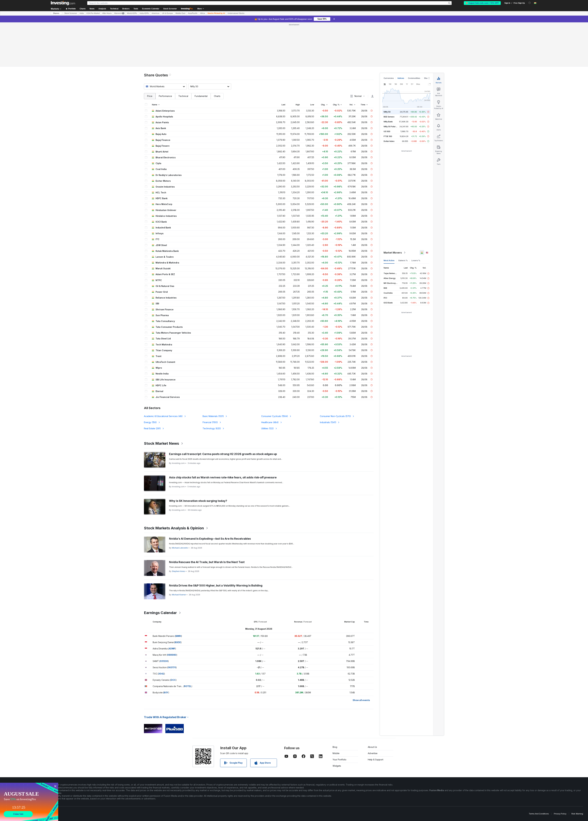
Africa (202, 13)
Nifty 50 (387, 112)
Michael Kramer (179, 595)
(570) (335, 416)
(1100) (210, 422)
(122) (267, 428)
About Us (372, 747)
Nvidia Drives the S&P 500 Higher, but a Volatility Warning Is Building (215, 585)
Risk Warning (577, 814)
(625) (212, 428)
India (82, 13)
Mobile (336, 753)
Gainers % (403, 260)
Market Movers (393, 252)
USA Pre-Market (93, 13)
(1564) (274, 416)
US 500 (387, 131)
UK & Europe (167, 13)
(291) (152, 428)
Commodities (414, 78)
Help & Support (375, 759)
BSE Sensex (389, 117)
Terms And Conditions (539, 814)
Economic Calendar (150, 9)
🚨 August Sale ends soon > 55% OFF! (482, 3)
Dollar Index (389, 141)
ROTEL (187, 686)
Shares (56, 13)
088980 (171, 655)
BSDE (178, 642)
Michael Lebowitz (180, 548)
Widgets (337, 766)
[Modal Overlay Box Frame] (29, 802)
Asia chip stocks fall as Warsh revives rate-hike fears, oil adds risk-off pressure (223, 477)
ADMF (172, 648)
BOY (166, 692)
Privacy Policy (560, 814)
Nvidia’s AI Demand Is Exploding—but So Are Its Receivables (210, 538)
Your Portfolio (339, 759)
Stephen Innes (178, 571)
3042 (161, 673)
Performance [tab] (165, 96)
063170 (172, 667)
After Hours (107, 13)
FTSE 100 (388, 136)
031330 (164, 661)
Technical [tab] (183, 96)
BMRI (178, 636)
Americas (155, 13)
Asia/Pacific (193, 13)
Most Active (389, 260)
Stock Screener (170, 9)
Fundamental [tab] (201, 96)
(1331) (213, 416)
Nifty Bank (388, 121)
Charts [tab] (217, 96)
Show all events (361, 700)
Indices (401, 78)
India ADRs (144, 13)
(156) (150, 422)
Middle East (180, 13)
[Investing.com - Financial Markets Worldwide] (63, 3)
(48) (163, 416)
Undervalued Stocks (236, 13)
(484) (270, 422)
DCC (173, 680)
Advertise (372, 753)
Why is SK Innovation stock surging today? (198, 500)
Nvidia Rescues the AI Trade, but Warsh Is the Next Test (207, 562)
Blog (335, 747)
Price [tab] (149, 96)
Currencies (389, 78)
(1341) (328, 422)
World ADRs (132, 13)
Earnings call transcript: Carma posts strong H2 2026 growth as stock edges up (223, 454)
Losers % (415, 260)
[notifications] (529, 2)
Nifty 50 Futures (391, 126)
